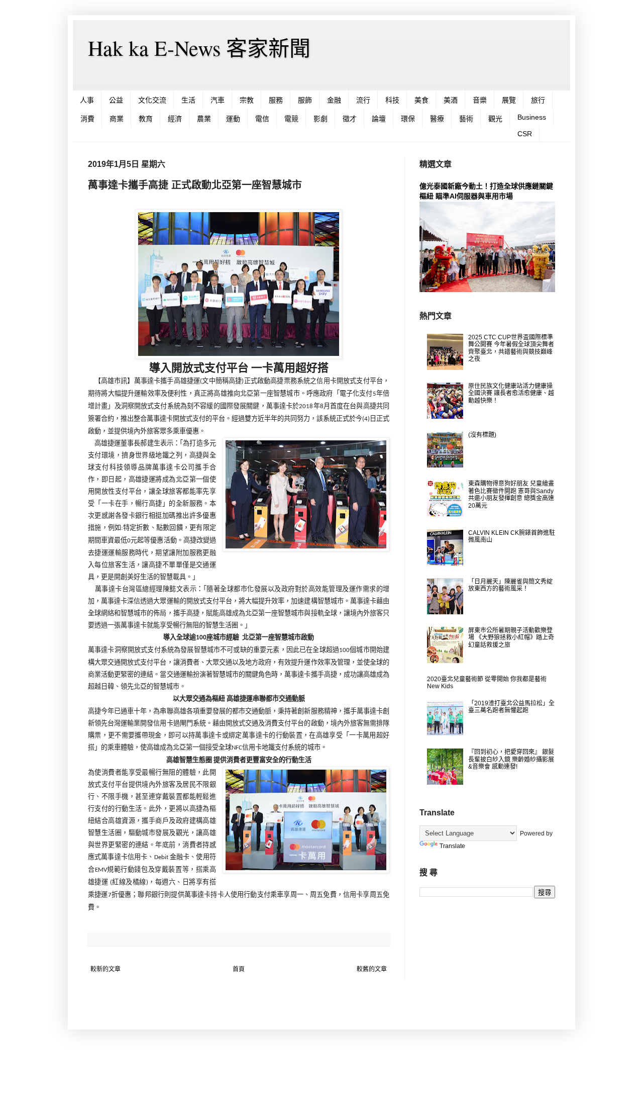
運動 (233, 119)
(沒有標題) (482, 434)
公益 (116, 100)
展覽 (509, 100)
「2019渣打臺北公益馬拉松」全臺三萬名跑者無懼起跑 (511, 707)
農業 (204, 119)
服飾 (305, 100)
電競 (291, 119)
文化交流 (152, 100)
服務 (276, 100)
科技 (392, 100)
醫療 (437, 119)
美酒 (451, 100)
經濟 (175, 119)
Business (531, 117)
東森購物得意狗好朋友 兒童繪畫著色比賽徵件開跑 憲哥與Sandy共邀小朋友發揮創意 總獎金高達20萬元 (511, 494)
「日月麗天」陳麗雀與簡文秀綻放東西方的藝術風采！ (510, 585)
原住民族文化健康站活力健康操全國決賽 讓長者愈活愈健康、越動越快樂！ (511, 393)
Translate (452, 846)
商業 (117, 119)
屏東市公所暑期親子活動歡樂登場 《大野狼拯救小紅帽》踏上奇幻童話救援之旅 (511, 637)
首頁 (239, 969)
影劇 (320, 119)
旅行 (538, 100)
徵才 (350, 119)
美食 (421, 100)
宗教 (247, 100)
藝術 (466, 119)
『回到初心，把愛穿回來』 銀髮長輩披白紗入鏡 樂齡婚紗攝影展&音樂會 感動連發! (511, 759)
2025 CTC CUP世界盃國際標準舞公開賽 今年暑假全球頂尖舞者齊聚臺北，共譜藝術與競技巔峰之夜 (511, 348)
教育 (146, 119)
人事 (87, 100)
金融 (334, 100)
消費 (87, 119)
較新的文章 (105, 969)
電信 (262, 119)
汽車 (217, 100)
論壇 (379, 119)
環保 (408, 119)
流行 (363, 100)
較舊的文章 (372, 969)
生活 (188, 100)
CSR (524, 134)
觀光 (495, 119)
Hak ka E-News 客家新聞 (199, 48)
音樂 (480, 100)
